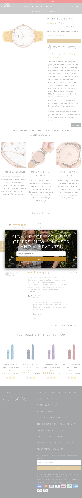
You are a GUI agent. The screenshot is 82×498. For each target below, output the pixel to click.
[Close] (74, 232)
